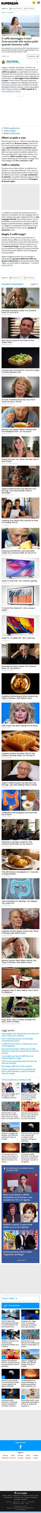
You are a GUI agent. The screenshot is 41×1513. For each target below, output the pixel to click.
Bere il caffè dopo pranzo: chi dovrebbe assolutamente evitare (17, 1040)
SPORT (13, 1455)
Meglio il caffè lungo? (12, 133)
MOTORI (20, 1455)
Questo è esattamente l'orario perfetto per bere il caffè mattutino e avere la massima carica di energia (19, 1071)
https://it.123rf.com (12, 35)
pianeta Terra (7, 265)
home (3, 12)
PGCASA (36, 1495)
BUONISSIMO (17, 1499)
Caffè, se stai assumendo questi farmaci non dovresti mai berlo (19, 1062)
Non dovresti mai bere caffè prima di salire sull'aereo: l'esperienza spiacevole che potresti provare (20, 1051)
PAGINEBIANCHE (8, 1497)
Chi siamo (9, 1501)
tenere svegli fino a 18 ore (19, 90)
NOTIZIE (5, 1455)
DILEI (22, 1497)
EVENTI (35, 1458)
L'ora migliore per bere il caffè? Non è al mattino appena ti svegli (17, 1057)
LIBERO (5, 1495)
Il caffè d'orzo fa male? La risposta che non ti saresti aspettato (19, 1045)
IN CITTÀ (13, 1458)
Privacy (23, 1501)
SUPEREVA (24, 1499)
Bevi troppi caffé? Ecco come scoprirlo (17, 1066)
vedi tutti (20, 1260)
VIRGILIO (9, 1495)
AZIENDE (28, 1458)
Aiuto (27, 1503)
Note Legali (16, 1501)
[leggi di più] (37, 62)
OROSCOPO (5, 1458)
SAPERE (35, 1455)
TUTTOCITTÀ (16, 1497)
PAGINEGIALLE (17, 1495)
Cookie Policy (31, 1501)
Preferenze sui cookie (18, 1503)
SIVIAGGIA (27, 1497)
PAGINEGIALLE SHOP (27, 1495)
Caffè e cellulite (10, 130)
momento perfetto (9, 85)
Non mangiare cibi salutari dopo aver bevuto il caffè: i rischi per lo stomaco (20, 1034)
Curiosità (10, 12)
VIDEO (28, 1455)
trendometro (14, 1306)
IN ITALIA (20, 1458)
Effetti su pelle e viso (12, 128)
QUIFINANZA (34, 1497)
